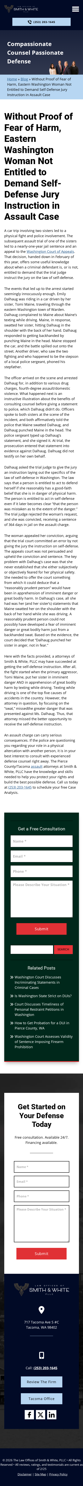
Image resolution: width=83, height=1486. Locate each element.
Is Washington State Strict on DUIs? (43, 996)
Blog (24, 79)
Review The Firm (41, 1381)
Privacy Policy (58, 1474)
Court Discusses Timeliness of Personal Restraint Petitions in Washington (39, 1009)
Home (12, 79)
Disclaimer (25, 1474)
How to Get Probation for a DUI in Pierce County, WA (42, 1025)
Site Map (40, 1474)
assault (36, 766)
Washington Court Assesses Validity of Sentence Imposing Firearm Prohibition (44, 1041)
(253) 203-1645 (44, 22)
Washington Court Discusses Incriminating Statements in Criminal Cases (38, 982)
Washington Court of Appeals (50, 251)
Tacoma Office (42, 1398)
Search (63, 949)
